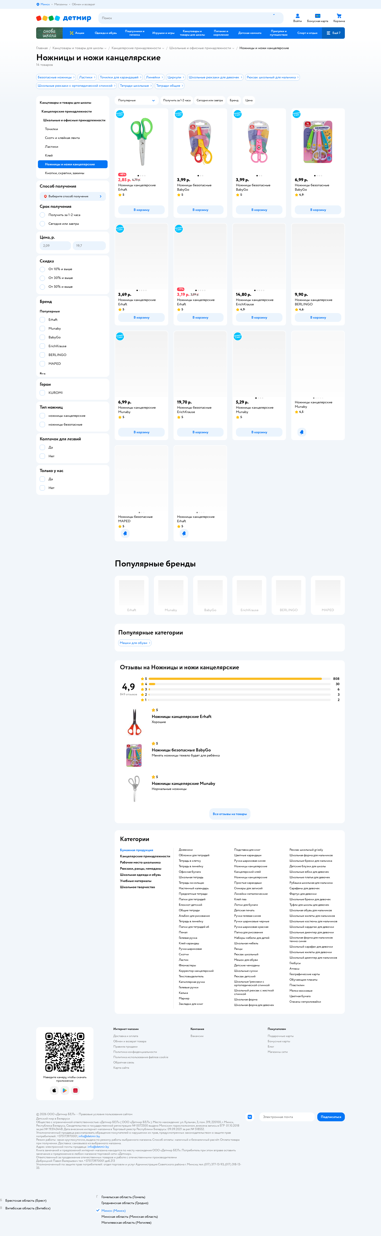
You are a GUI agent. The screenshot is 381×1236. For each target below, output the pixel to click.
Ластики (51, 146)
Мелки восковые (300, 990)
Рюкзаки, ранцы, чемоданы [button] (140, 868)
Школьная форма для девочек (254, 1005)
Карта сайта (121, 1068)
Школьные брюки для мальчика (310, 861)
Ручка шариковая (190, 949)
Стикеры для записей (248, 888)
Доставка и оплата (125, 1036)
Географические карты (304, 974)
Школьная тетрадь (191, 877)
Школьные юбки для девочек (309, 872)
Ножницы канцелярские (250, 866)
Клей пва (240, 899)
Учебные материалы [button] (135, 881)
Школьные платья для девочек (309, 877)
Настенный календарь (194, 888)
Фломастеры (187, 965)
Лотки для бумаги (246, 905)
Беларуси (63, 1118)
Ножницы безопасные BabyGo (181, 750)
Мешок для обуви (246, 960)
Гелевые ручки (188, 987)
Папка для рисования (248, 932)
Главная (42, 48)
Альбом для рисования (194, 916)
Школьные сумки (246, 971)
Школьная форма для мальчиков (311, 855)
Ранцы (238, 949)
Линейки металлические (251, 894)
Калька (183, 993)
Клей (49, 155)
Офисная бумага (190, 872)
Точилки (51, 129)
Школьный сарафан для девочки (311, 946)
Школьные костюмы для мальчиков (313, 921)
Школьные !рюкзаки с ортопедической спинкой (252, 983)
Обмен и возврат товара (129, 1041)
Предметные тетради (193, 894)
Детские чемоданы (247, 965)
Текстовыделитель (191, 976)
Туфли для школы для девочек (309, 905)
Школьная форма (245, 999)
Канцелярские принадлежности (136, 48)
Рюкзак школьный (246, 954)
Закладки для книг (191, 1004)
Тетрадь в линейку (191, 866)
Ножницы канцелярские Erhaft (181, 716)
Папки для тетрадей (192, 899)
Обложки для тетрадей (194, 855)
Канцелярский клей (247, 872)
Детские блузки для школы (307, 866)
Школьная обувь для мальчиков (310, 910)
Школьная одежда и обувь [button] (140, 875)
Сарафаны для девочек (304, 888)
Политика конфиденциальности (135, 1052)
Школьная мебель (246, 943)
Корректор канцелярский (196, 971)
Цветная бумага (299, 996)
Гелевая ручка (188, 938)
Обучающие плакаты (303, 979)
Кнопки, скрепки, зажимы (64, 173)
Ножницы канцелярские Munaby (183, 783)
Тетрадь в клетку (190, 861)
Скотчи (184, 954)
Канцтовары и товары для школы (77, 48)
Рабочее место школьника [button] (140, 862)
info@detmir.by (89, 1136)
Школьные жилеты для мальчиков (312, 916)
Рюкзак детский (245, 976)
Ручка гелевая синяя (247, 916)
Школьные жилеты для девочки (310, 952)
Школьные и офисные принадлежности (200, 48)
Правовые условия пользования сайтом (106, 1114)
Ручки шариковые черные (251, 921)
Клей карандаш (189, 943)
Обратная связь (123, 1062)
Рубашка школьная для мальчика (310, 883)
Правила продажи (125, 1046)
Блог (271, 1046)
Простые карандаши (248, 883)
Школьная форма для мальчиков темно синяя (311, 939)
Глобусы (295, 963)
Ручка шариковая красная (251, 927)
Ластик (184, 960)
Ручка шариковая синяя (249, 861)
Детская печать (244, 910)
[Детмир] (63, 18)
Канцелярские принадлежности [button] (145, 856)
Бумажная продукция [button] (136, 850)
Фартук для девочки (303, 894)
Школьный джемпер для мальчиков (313, 957)
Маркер (184, 998)
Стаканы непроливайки (305, 1002)
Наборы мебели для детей (251, 938)
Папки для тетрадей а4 (194, 927)
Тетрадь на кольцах (191, 883)
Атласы (294, 968)
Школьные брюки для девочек (310, 899)
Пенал (183, 932)
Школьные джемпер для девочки (311, 932)
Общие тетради (189, 910)
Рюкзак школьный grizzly (306, 850)
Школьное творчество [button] (137, 887)
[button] (333, 33)
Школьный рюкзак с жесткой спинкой (254, 992)
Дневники (186, 850)
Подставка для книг (247, 850)
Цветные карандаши (247, 855)
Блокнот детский (190, 905)
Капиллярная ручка (192, 982)
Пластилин (296, 985)
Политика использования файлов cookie (140, 1057)
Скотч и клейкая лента (62, 138)
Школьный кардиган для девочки (311, 927)
